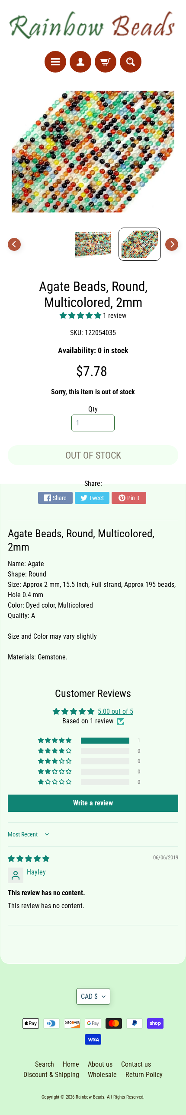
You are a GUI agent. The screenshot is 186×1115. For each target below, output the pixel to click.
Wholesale (102, 1075)
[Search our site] (130, 62)
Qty (93, 409)
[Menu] (55, 62)
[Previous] (14, 244)
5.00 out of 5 (115, 711)
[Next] (171, 244)
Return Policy (144, 1075)
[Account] (80, 62)
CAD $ (89, 996)
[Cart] (105, 62)
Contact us (136, 1064)
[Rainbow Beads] (93, 25)
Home (71, 1064)
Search (44, 1064)
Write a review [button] (93, 803)
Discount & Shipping (51, 1075)
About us (100, 1064)
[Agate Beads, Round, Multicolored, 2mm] (140, 244)
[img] (28, 859)
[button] (81, 315)
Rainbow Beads (90, 1097)
